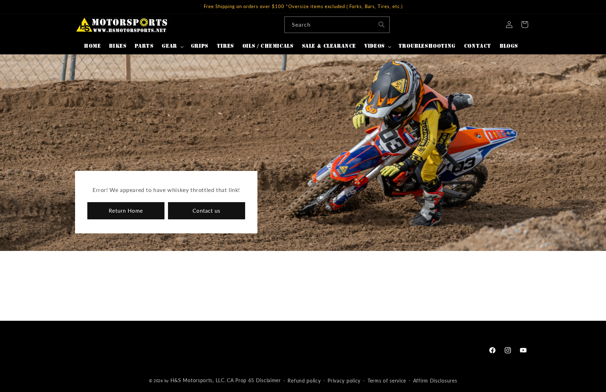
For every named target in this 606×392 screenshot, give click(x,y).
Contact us (207, 211)
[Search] (381, 24)
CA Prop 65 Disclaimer (254, 380)
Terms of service (387, 381)
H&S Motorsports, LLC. (198, 380)
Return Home (126, 211)
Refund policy (304, 381)
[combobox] (337, 25)
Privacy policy (344, 381)
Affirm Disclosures (435, 381)
